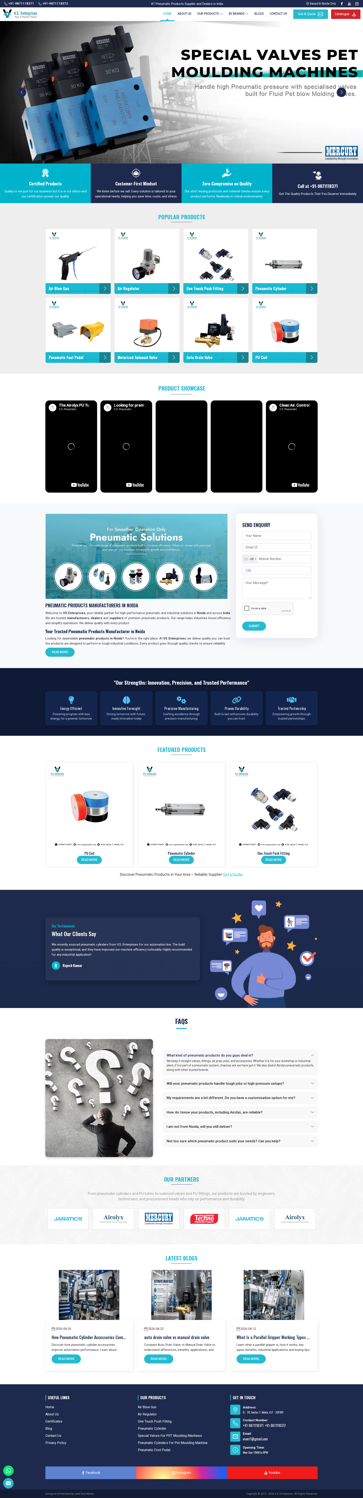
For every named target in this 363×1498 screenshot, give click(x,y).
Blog (48, 1429)
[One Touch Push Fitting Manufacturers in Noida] (273, 805)
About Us (184, 13)
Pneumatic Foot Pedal (154, 1450)
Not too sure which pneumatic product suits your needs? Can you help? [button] (223, 1141)
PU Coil (89, 853)
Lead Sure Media (84, 1493)
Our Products (208, 13)
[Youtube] (349, 3)
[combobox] (249, 559)
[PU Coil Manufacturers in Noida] (89, 805)
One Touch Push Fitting (274, 853)
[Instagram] (357, 3)
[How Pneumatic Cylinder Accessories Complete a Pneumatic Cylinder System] (89, 1300)
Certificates (53, 1421)
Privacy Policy (55, 1443)
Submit (254, 626)
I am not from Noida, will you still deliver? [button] (199, 1126)
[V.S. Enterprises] (20, 13)
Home (167, 13)
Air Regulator (147, 1414)
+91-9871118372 (55, 3)
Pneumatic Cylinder (181, 853)
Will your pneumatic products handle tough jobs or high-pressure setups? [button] (225, 1083)
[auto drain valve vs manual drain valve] (181, 1300)
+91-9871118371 (21, 3)
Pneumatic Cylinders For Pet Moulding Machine (173, 1443)
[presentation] (21, 92)
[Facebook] (341, 3)
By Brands (237, 13)
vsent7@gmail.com (255, 1438)
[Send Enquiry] (8, 1483)
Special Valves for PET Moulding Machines (170, 1436)
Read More (60, 652)
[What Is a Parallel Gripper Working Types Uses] (274, 1300)
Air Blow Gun (147, 1407)
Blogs (259, 13)
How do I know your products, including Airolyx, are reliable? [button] (215, 1112)
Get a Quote (232, 874)
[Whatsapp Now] (8, 1470)
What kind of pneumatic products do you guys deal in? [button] (210, 1055)
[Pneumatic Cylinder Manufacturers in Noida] (181, 805)
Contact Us (278, 13)
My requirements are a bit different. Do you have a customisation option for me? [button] (231, 1098)
